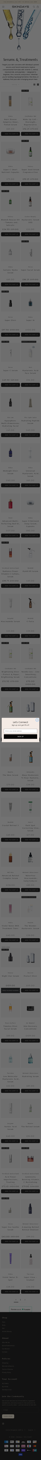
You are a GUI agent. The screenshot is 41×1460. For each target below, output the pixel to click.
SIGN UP (20, 736)
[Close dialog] (37, 719)
